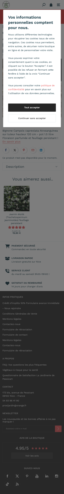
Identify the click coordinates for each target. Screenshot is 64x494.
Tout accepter (32, 107)
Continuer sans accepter (32, 118)
